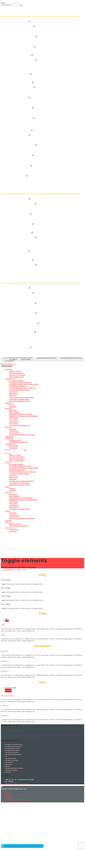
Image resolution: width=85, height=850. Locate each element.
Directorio (13, 448)
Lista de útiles (26, 359)
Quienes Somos (15, 440)
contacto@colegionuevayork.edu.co (17, 783)
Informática (13, 423)
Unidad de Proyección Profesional (22, 388)
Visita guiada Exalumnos (18, 442)
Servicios (8, 427)
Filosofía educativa (16, 373)
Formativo (13, 392)
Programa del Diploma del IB (46, 358)
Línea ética (8, 801)
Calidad (8, 403)
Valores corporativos (17, 375)
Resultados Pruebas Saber (19, 399)
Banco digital (14, 412)
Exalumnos (9, 438)
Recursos (8, 409)
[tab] (7, 619)
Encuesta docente (16, 381)
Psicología (13, 420)
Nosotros (8, 369)
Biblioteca (13, 410)
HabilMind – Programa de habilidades (23, 416)
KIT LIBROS (13, 359)
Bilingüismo (13, 394)
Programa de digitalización (19, 425)
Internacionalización (17, 386)
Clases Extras (14, 433)
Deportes (12, 395)
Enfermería (13, 418)
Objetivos (12, 407)
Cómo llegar (13, 446)
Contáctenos (10, 444)
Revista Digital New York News (71, 358)
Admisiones (9, 436)
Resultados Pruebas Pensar (19, 401)
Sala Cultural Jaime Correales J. (21, 414)
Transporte (13, 431)
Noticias (7, 792)
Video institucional (16, 377)
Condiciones (8, 798)
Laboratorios (14, 422)
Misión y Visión (15, 371)
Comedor (12, 429)
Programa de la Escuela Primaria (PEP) (23, 384)
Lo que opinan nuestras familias (21, 397)
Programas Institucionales (19, 390)
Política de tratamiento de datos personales (17, 799)
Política (12, 405)
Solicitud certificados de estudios (22, 435)
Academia (9, 379)
